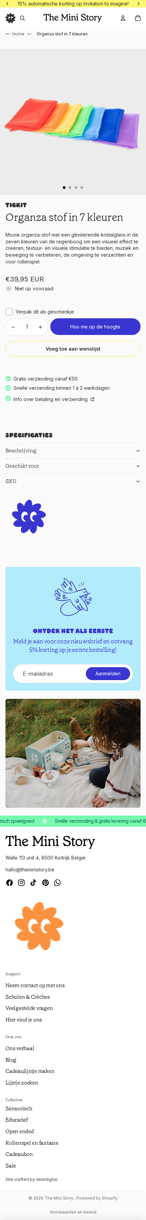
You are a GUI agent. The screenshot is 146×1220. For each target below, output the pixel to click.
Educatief (16, 1119)
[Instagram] (21, 883)
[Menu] (10, 18)
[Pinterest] (45, 883)
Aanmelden (108, 673)
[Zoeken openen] (22, 18)
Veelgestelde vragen (29, 1008)
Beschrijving (20, 450)
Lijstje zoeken (21, 1082)
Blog (10, 1059)
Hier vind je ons (23, 1019)
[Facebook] (9, 883)
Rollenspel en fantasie (31, 1142)
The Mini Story (59, 1198)
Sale (10, 1165)
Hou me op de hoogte (95, 327)
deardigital (46, 1179)
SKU (11, 481)
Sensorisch (18, 1108)
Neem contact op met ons (35, 985)
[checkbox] (39, 312)
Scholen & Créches (27, 996)
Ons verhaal (19, 1048)
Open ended (19, 1131)
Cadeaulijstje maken (29, 1071)
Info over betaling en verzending (51, 399)
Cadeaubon (19, 1154)
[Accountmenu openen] (122, 18)
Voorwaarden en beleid (73, 1212)
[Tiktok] (33, 883)
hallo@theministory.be (29, 869)
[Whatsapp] (57, 883)
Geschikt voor (22, 465)
